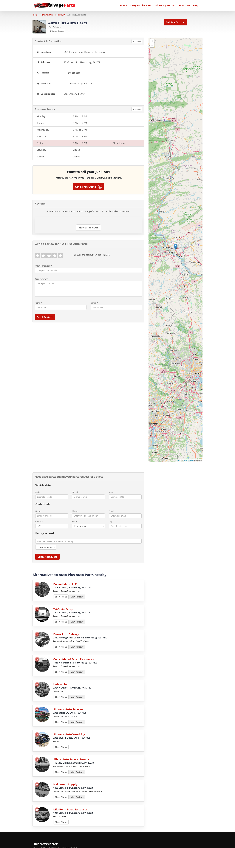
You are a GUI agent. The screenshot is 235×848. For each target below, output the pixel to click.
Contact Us (184, 5)
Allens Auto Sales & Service (71, 759)
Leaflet (178, 460)
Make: (38, 492)
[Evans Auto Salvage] (42, 639)
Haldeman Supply (65, 784)
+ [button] (152, 41)
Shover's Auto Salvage (68, 709)
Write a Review (57, 31)
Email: (112, 511)
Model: (75, 492)
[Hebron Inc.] (42, 689)
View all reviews (88, 227)
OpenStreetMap (188, 460)
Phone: (75, 511)
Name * (38, 303)
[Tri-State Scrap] (42, 614)
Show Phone (61, 596)
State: (74, 521)
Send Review (44, 317)
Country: (39, 521)
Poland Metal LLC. (65, 584)
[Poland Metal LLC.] (42, 589)
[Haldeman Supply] (42, 789)
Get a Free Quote (86, 186)
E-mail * (94, 303)
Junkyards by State (140, 5)
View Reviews (77, 596)
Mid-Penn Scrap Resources (71, 809)
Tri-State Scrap (63, 609)
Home (123, 5)
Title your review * (43, 266)
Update (137, 41)
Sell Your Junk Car (164, 5)
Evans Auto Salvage (66, 634)
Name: (38, 511)
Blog (195, 5)
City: (111, 521)
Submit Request (47, 556)
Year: (111, 492)
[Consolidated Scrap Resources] (42, 664)
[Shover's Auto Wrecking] (42, 739)
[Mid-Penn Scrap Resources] (42, 814)
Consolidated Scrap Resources (73, 659)
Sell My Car (174, 22)
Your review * (41, 279)
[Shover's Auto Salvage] (42, 714)
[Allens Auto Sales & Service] (42, 764)
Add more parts (47, 547)
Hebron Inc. (61, 684)
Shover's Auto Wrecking (69, 734)
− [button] (152, 45)
